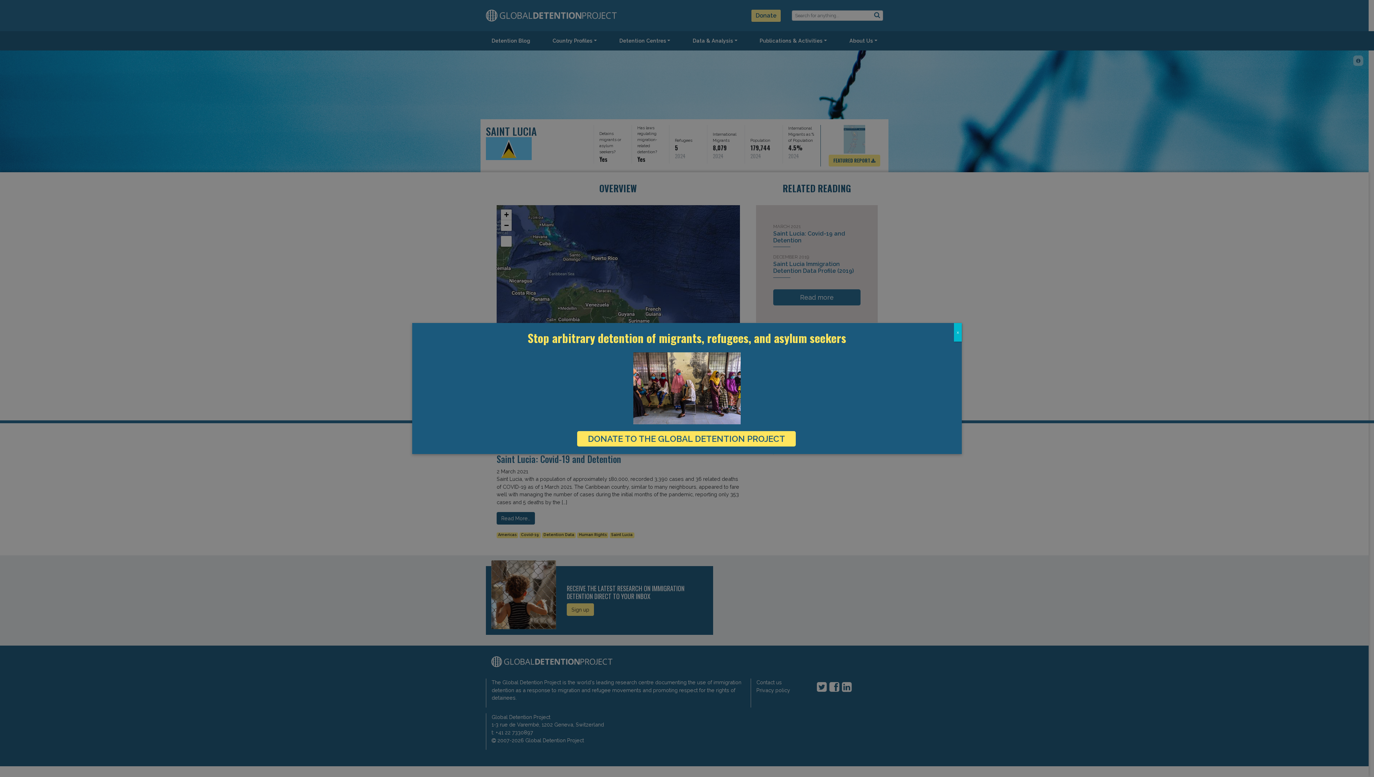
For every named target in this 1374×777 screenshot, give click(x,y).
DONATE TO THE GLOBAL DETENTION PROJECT (686, 439)
